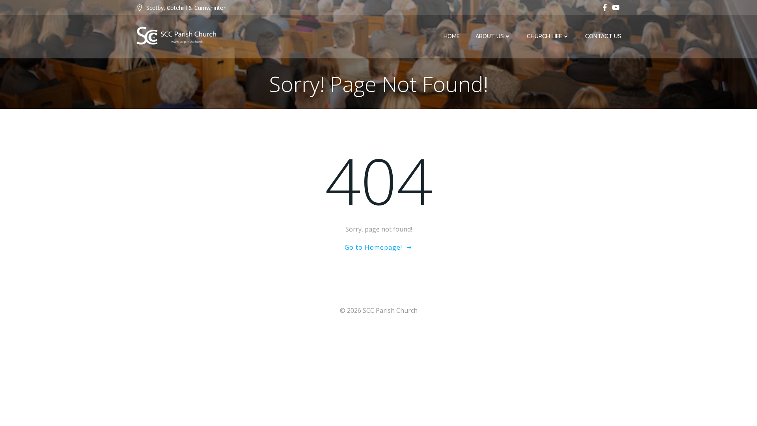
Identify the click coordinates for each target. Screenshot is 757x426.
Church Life (544, 36)
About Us (489, 36)
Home (452, 36)
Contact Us (603, 36)
